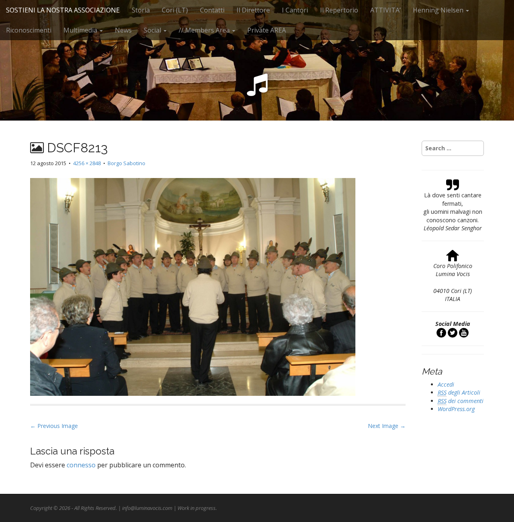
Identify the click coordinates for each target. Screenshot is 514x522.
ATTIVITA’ (385, 10)
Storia (141, 10)
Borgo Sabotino (126, 163)
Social (153, 30)
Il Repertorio (339, 10)
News (123, 30)
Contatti (212, 10)
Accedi (446, 384)
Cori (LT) (175, 10)
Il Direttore (253, 10)
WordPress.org (456, 409)
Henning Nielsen (439, 10)
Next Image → (387, 426)
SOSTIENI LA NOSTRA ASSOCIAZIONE (63, 10)
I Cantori (295, 10)
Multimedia (81, 30)
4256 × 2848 (87, 163)
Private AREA (266, 30)
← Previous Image (54, 426)
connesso (81, 465)
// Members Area (205, 30)
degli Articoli (459, 392)
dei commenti (460, 401)
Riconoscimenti (28, 30)
